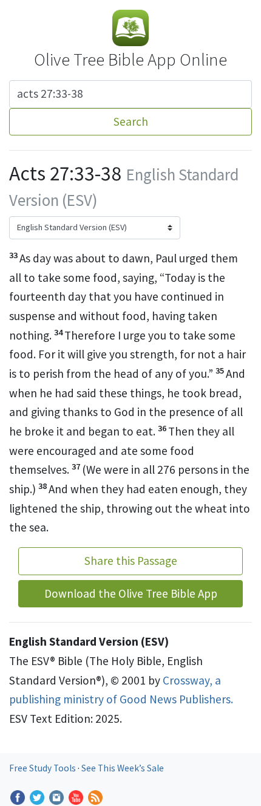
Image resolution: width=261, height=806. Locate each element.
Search (131, 121)
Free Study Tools (43, 768)
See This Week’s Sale (122, 768)
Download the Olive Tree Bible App (130, 593)
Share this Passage (130, 560)
